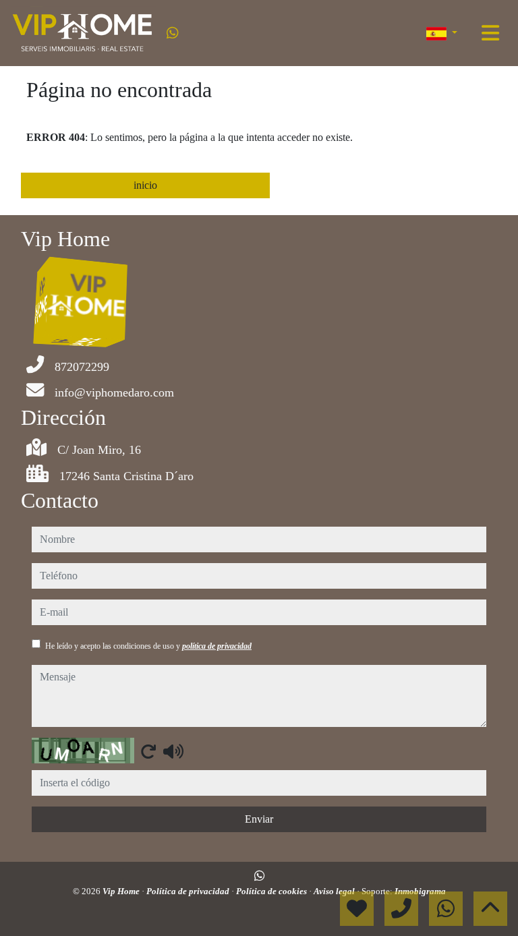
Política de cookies (272, 891)
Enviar (259, 819)
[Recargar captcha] (148, 751)
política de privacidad (217, 646)
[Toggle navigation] (490, 33)
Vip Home (122, 891)
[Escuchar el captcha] (173, 751)
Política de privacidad (188, 891)
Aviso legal (335, 891)
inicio (145, 185)
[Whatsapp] (173, 33)
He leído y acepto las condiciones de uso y (148, 646)
